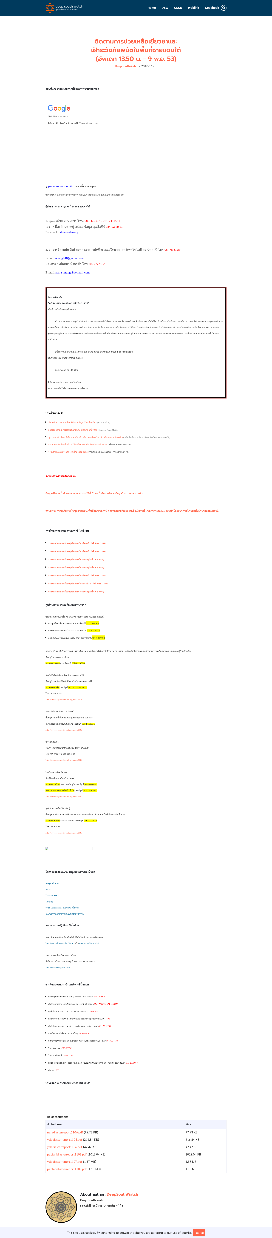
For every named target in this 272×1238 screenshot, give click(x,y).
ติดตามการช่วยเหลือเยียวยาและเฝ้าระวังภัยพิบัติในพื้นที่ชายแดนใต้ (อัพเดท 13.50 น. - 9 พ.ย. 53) (136, 50)
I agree (199, 1232)
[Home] (64, 7)
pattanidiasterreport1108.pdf (67, 1154)
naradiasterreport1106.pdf (65, 1132)
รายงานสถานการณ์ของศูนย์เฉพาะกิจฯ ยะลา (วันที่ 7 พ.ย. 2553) (76, 559)
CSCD (178, 8)
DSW (165, 8)
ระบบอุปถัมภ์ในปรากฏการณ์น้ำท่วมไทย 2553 (68, 452)
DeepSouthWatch (127, 66)
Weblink (193, 8)
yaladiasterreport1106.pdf (64, 1147)
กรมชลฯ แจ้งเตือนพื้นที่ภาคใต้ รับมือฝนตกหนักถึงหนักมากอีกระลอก (78, 444)
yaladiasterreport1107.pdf (64, 1161)
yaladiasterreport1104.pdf (64, 1139)
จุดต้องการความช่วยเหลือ (60, 186)
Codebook (212, 8)
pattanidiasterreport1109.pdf (67, 1169)
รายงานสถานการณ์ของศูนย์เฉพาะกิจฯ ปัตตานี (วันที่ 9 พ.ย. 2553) (76, 543)
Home (151, 8)
